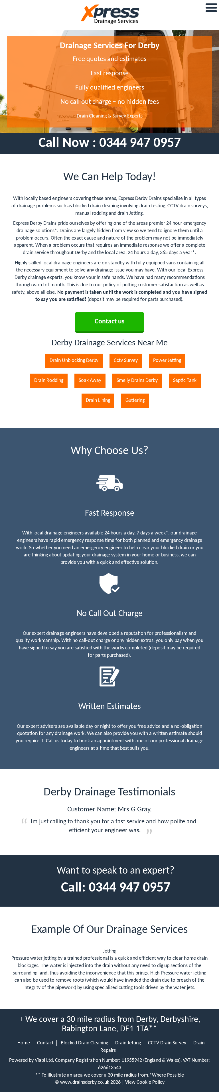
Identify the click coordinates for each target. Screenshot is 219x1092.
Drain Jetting (128, 1043)
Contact (45, 1043)
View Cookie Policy (145, 1082)
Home (23, 1043)
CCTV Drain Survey (167, 1043)
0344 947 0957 (140, 143)
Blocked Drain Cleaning (84, 1043)
